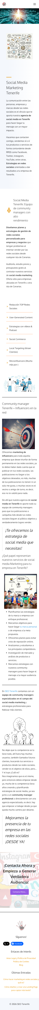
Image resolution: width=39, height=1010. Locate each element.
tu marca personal (28, 626)
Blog (21, 965)
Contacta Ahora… (19, 892)
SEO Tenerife (11, 691)
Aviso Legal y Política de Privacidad (21, 958)
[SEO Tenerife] (4, 4)
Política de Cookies (21, 961)
